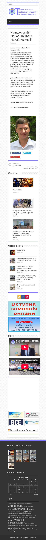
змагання (11, 525)
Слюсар (32, 517)
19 (19, 489)
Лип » (36, 494)
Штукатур (29, 523)
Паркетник (21, 517)
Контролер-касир (26, 513)
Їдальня (19, 503)
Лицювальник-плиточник (14, 515)
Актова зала (15, 505)
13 (23, 487)
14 (27, 487)
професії (14, 528)
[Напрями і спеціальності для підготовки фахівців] (24, 331)
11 (14, 487)
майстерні (29, 525)
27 (23, 492)
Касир (31, 512)
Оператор (13, 517)
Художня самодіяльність (17, 521)
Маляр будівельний (27, 515)
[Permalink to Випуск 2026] (23, 187)
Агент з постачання (26, 503)
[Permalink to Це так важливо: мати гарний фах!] (12, 289)
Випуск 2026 (17, 190)
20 (23, 489)
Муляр (34, 515)
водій (33, 523)
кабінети (17, 525)
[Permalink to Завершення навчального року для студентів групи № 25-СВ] (23, 207)
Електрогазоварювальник (15, 512)
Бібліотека (11, 509)
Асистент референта (28, 506)
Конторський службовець (15, 513)
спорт (36, 529)
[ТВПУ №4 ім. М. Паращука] (23, 13)
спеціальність (27, 528)
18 (14, 489)
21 (27, 489)
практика (34, 525)
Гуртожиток (31, 509)
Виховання (21, 509)
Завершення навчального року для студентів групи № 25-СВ (23, 213)
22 (31, 489)
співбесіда (11, 531)
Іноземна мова (12, 503)
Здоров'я (26, 512)
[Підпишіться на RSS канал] (9, 430)
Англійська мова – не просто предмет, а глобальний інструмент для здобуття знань (23, 234)
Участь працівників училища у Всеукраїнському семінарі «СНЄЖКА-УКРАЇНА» (26, 277)
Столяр (10, 520)
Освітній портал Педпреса (23, 430)
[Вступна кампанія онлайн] (24, 316)
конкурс (23, 525)
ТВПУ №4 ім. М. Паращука (27, 537)
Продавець (27, 517)
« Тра (10, 494)
